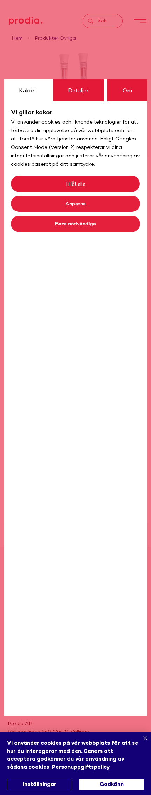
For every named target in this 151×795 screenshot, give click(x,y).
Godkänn (112, 784)
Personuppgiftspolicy (81, 767)
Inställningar (40, 784)
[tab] (27, 90)
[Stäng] (141, 742)
